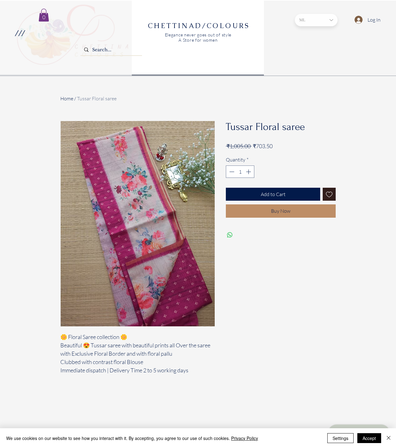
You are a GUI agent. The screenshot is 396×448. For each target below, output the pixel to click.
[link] (43, 15)
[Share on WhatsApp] (230, 235)
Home (66, 98)
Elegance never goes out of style (198, 34)
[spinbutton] (240, 172)
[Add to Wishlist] (329, 194)
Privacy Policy (244, 438)
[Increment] (249, 172)
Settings (340, 438)
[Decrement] (231, 172)
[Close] (388, 438)
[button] (19, 33)
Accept (369, 438)
